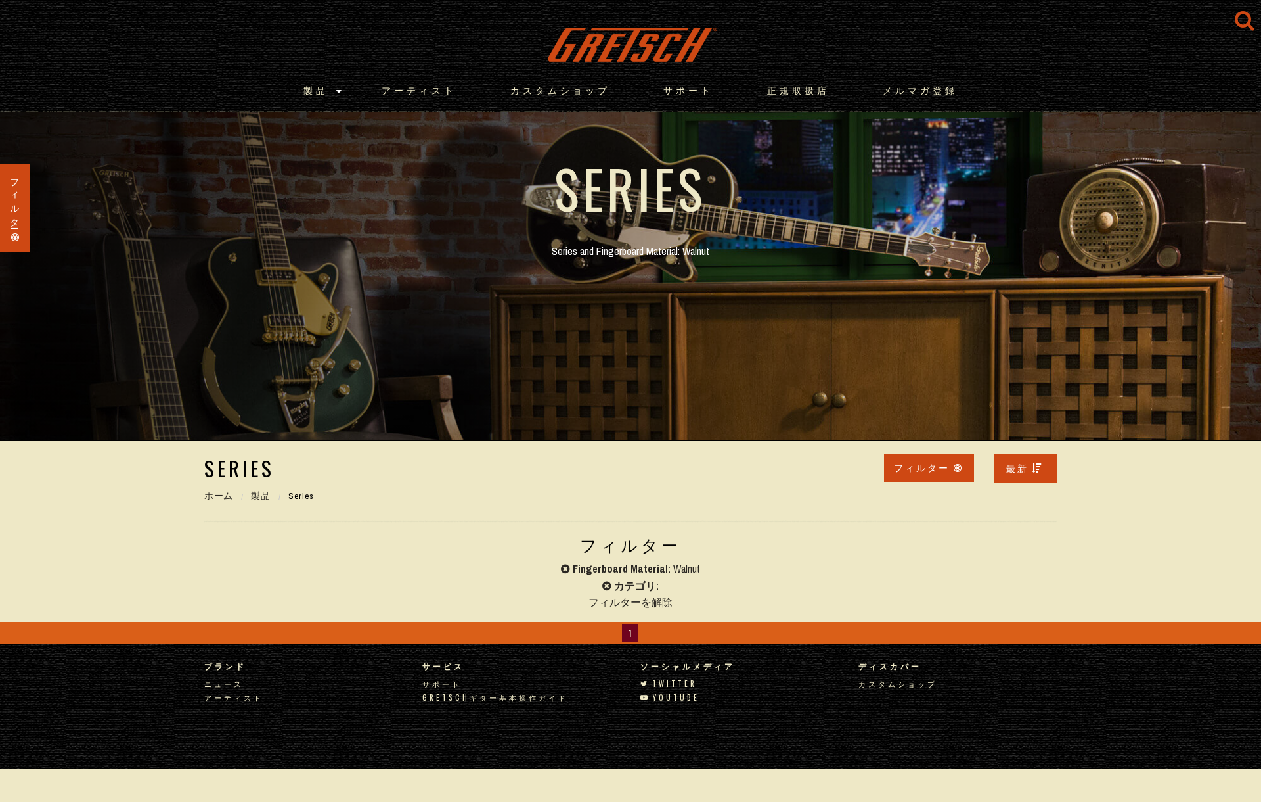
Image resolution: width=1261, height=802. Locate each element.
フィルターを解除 (630, 602)
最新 (1017, 468)
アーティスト (419, 90)
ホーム (218, 496)
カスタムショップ (560, 90)
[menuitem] (1025, 468)
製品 (315, 90)
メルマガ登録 (920, 90)
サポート (688, 90)
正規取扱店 (798, 90)
